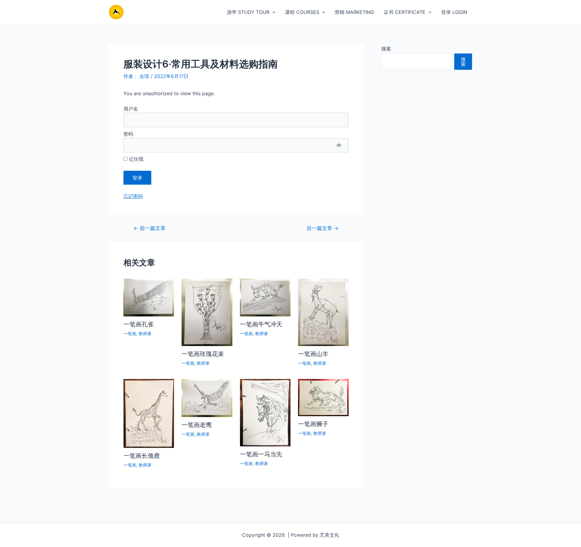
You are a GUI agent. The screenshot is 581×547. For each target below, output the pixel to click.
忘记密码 (133, 196)
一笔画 (129, 333)
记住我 (135, 159)
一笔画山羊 (313, 354)
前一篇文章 (149, 228)
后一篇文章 (323, 228)
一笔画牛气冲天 (261, 324)
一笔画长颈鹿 (141, 455)
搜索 (386, 49)
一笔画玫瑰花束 (203, 354)
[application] (272, 12)
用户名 (130, 109)
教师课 (145, 333)
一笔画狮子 (313, 424)
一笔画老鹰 (197, 425)
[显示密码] (339, 145)
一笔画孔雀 (138, 324)
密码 (128, 134)
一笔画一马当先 (261, 454)
